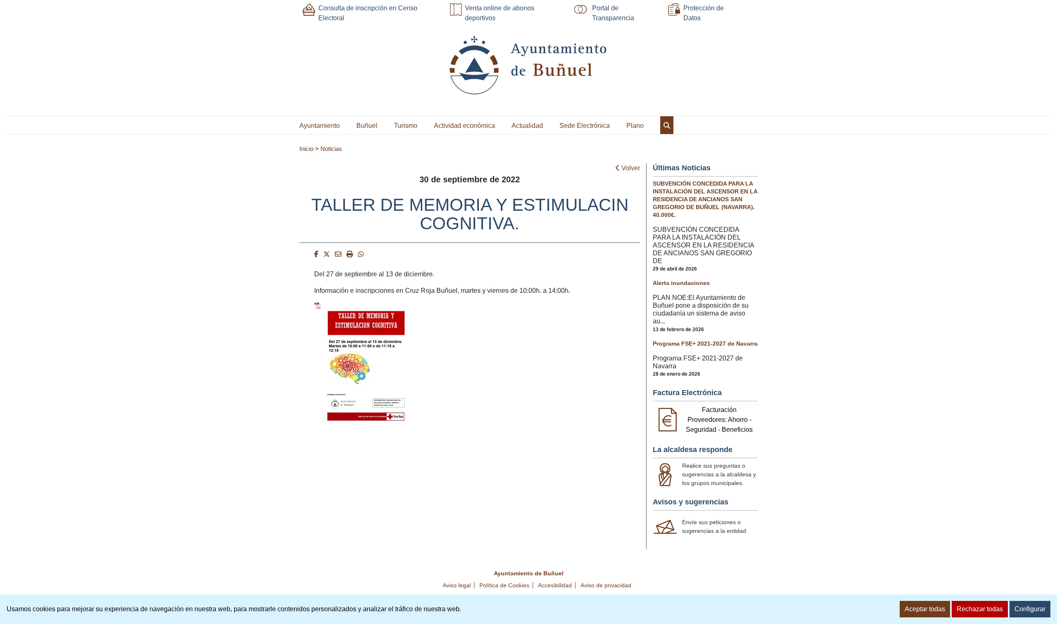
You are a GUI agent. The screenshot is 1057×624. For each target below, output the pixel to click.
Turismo (405, 125)
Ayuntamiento (319, 125)
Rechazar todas (980, 608)
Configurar (1029, 608)
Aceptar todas (925, 608)
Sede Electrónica (584, 125)
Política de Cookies (504, 585)
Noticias (331, 149)
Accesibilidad (555, 585)
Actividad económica (464, 125)
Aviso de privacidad (606, 585)
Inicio (306, 149)
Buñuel (366, 125)
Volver (630, 168)
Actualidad (527, 125)
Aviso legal (457, 585)
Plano (635, 125)
